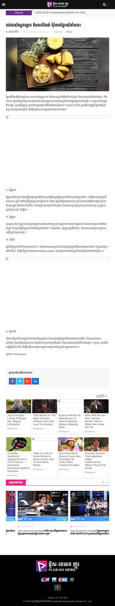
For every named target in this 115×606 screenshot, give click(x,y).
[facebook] (57, 587)
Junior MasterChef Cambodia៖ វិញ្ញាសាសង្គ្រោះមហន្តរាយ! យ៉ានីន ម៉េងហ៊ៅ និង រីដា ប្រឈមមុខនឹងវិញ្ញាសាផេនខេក (81, 532)
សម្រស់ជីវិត (13, 32)
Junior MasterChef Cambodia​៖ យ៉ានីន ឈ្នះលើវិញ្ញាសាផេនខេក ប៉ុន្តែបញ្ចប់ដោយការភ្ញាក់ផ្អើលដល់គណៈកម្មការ (30, 532)
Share (69, 32)
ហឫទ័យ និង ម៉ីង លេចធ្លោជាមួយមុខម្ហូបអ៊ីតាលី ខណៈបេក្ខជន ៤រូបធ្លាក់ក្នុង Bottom (70, 13)
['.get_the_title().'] (31, 506)
